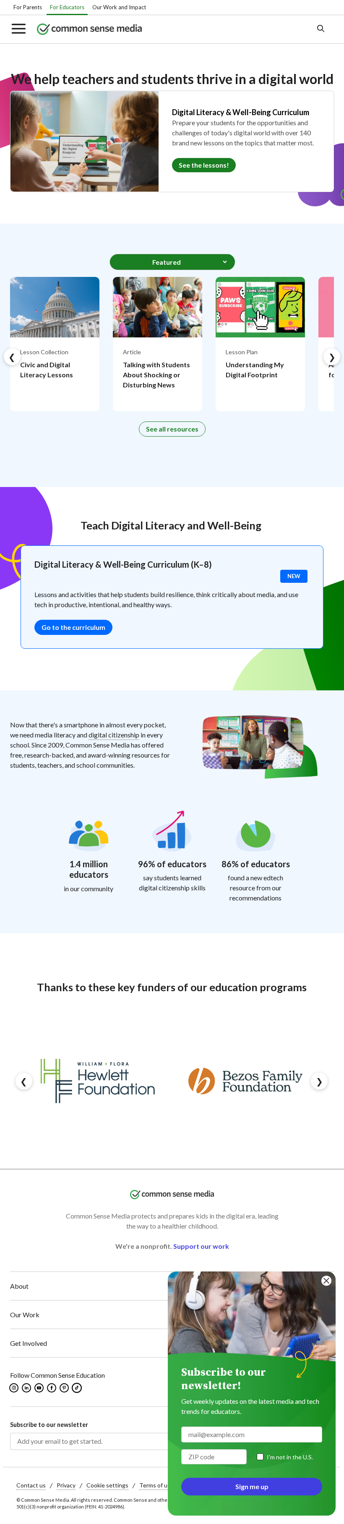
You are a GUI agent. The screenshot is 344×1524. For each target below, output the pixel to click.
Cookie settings (107, 1485)
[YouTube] (39, 1388)
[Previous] (12, 356)
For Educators (67, 7)
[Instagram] (14, 1388)
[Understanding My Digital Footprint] (260, 344)
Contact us (31, 1485)
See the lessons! (204, 165)
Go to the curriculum (73, 627)
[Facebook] (52, 1388)
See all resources (172, 429)
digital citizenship (114, 735)
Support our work (201, 1246)
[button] (23, 29)
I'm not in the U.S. (290, 1457)
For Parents (27, 7)
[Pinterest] (64, 1388)
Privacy (66, 1485)
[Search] (320, 29)
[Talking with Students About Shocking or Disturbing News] (157, 344)
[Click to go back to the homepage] (158, 29)
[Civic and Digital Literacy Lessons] (54, 344)
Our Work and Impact (119, 7)
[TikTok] (77, 1388)
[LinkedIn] (27, 1388)
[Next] (331, 356)
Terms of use (156, 1485)
